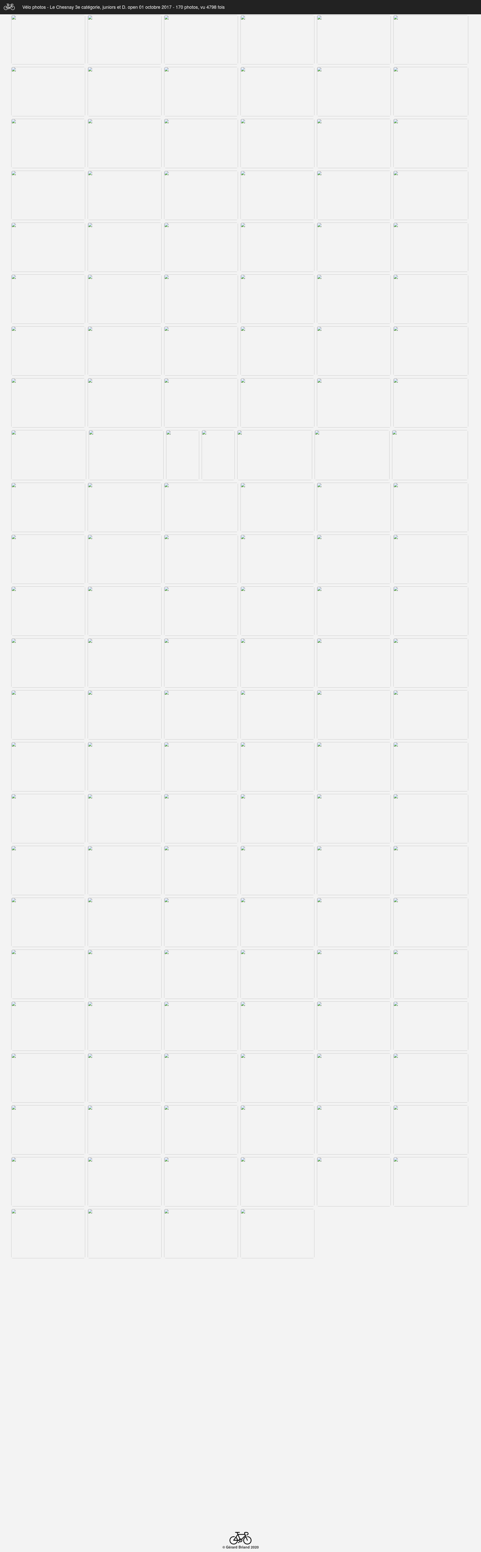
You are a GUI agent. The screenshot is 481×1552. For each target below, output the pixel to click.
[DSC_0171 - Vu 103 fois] (48, 1337)
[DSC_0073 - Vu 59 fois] (125, 559)
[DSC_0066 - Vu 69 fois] (48, 507)
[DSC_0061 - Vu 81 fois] (182, 455)
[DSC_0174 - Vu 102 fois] (277, 1337)
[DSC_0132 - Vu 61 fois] (48, 1026)
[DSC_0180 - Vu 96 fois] (125, 1389)
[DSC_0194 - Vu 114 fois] (51, 1495)
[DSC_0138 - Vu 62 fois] (48, 1078)
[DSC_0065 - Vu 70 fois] (430, 455)
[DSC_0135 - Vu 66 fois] (277, 1026)
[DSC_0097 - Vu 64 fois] (354, 715)
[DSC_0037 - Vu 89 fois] (48, 299)
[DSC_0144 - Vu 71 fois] (48, 1130)
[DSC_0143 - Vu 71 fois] (430, 1078)
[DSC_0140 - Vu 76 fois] (201, 1078)
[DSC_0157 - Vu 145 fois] (48, 1233)
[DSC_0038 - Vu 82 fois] (125, 299)
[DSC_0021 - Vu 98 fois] (201, 143)
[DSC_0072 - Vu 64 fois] (48, 559)
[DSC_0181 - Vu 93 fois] (201, 1389)
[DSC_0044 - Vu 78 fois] (125, 351)
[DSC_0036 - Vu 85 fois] (430, 247)
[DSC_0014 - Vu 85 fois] (125, 91)
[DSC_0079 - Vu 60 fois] (48, 611)
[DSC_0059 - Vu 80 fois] (126, 455)
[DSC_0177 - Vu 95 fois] (430, 1337)
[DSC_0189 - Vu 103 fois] (277, 1441)
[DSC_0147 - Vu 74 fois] (277, 1130)
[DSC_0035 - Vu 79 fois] (354, 247)
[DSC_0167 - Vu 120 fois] (201, 1285)
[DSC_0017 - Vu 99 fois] (354, 91)
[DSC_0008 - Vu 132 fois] (125, 39)
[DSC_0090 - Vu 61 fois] (354, 663)
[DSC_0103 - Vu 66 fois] (354, 766)
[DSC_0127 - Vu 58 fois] (201, 974)
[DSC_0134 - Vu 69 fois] (201, 1026)
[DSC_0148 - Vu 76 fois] (354, 1130)
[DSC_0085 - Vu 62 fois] (430, 611)
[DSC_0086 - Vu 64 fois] (48, 663)
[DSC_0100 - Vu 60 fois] (125, 766)
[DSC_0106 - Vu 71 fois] (125, 818)
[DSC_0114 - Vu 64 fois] (125, 870)
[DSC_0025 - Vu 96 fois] (48, 195)
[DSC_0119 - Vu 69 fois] (48, 922)
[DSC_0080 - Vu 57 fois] (125, 611)
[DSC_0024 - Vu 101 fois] (430, 143)
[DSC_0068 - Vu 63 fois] (201, 507)
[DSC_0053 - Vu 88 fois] (277, 403)
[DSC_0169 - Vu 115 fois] (354, 1285)
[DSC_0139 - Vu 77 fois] (125, 1078)
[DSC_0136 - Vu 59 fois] (354, 1026)
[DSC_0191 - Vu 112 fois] (354, 1441)
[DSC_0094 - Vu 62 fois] (125, 715)
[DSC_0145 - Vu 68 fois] (125, 1130)
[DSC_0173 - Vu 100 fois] (201, 1337)
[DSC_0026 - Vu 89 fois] (125, 195)
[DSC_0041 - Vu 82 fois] (354, 299)
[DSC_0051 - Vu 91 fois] (201, 403)
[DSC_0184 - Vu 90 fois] (430, 1389)
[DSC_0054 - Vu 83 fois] (354, 403)
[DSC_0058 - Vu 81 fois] (48, 455)
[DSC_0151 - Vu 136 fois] (48, 1181)
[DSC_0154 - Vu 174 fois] (277, 1181)
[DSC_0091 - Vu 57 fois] (430, 663)
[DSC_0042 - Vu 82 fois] (430, 299)
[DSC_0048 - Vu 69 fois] (430, 351)
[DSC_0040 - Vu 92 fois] (277, 299)
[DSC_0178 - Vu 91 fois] (48, 1389)
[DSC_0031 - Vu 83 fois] (48, 247)
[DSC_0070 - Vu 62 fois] (354, 507)
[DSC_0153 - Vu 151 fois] (201, 1181)
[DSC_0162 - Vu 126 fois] (354, 1233)
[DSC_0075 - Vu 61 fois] (277, 559)
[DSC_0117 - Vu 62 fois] (354, 870)
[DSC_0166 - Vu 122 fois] (125, 1285)
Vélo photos (34, 7)
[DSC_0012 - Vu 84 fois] (430, 39)
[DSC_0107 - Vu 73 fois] (201, 818)
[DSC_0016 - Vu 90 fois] (277, 91)
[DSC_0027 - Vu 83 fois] (201, 195)
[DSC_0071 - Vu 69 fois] (430, 507)
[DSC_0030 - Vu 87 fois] (430, 195)
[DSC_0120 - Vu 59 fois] (125, 922)
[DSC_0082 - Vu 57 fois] (277, 611)
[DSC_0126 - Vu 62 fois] (125, 974)
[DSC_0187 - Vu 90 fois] (125, 1441)
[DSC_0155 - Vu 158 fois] (354, 1181)
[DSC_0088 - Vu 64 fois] (201, 663)
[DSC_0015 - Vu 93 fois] (201, 91)
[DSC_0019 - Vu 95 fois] (48, 143)
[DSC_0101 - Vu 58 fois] (201, 766)
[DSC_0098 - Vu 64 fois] (430, 715)
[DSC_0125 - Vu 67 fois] (48, 974)
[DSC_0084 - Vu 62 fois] (354, 611)
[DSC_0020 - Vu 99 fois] (125, 143)
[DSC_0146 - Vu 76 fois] (201, 1130)
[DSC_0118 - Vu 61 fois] (430, 870)
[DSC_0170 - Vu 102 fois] (430, 1285)
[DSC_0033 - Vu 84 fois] (201, 247)
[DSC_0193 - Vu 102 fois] (430, 1441)
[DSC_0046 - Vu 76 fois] (277, 351)
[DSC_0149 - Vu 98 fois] (430, 1130)
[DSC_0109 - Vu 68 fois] (354, 818)
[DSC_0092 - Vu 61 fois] (48, 715)
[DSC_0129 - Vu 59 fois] (277, 974)
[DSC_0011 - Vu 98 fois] (354, 39)
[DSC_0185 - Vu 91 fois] (48, 1441)
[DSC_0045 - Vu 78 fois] (201, 351)
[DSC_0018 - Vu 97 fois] (430, 91)
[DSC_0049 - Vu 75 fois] (48, 403)
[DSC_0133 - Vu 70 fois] (125, 1026)
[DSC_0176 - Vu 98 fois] (354, 1337)
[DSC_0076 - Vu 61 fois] (354, 559)
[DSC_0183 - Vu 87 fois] (354, 1389)
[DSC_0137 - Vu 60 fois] (430, 1026)
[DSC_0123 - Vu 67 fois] (354, 922)
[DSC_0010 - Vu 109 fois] (277, 39)
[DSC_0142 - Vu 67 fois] (354, 1078)
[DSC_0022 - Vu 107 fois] (277, 143)
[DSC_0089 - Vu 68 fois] (277, 663)
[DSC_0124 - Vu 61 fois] (430, 922)
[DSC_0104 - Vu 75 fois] (430, 766)
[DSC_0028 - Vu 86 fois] (277, 195)
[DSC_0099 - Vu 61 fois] (48, 766)
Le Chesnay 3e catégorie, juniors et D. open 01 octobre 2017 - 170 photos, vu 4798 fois (137, 7)
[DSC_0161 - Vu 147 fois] (277, 1233)
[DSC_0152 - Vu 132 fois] (125, 1181)
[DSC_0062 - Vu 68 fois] (218, 455)
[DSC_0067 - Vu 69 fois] (125, 507)
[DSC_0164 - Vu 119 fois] (48, 1285)
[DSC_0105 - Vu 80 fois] (48, 818)
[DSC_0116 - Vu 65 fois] (277, 870)
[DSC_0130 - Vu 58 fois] (354, 974)
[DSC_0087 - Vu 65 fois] (125, 663)
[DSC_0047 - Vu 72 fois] (354, 351)
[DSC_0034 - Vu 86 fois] (277, 247)
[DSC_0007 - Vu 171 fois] (48, 39)
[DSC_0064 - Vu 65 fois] (352, 455)
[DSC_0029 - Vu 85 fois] (354, 195)
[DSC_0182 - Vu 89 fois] (277, 1389)
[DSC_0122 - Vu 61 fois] (277, 922)
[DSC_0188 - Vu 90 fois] (201, 1441)
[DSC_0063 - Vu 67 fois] (274, 455)
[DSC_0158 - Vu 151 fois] (125, 1233)
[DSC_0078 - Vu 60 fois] (430, 559)
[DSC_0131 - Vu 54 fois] (430, 974)
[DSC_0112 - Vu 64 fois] (48, 870)
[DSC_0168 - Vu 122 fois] (277, 1285)
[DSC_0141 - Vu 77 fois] (277, 1078)
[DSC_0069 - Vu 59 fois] (277, 507)
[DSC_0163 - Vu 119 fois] (430, 1233)
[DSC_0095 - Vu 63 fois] (201, 715)
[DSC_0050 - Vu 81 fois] (125, 403)
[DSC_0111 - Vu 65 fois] (430, 818)
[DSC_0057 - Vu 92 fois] (430, 403)
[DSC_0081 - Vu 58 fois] (201, 611)
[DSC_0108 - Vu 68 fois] (277, 818)
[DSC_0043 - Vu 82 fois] (48, 351)
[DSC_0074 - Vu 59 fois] (201, 559)
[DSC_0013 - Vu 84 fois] (48, 91)
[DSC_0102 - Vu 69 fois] (277, 766)
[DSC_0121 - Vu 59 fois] (201, 922)
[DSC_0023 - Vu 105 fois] (354, 143)
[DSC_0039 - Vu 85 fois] (201, 299)
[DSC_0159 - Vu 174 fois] (201, 1233)
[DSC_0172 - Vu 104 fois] (125, 1337)
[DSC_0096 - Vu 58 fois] (277, 715)
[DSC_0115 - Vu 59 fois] (201, 870)
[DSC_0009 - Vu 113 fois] (201, 39)
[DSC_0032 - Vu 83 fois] (125, 247)
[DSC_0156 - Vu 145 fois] (430, 1181)
